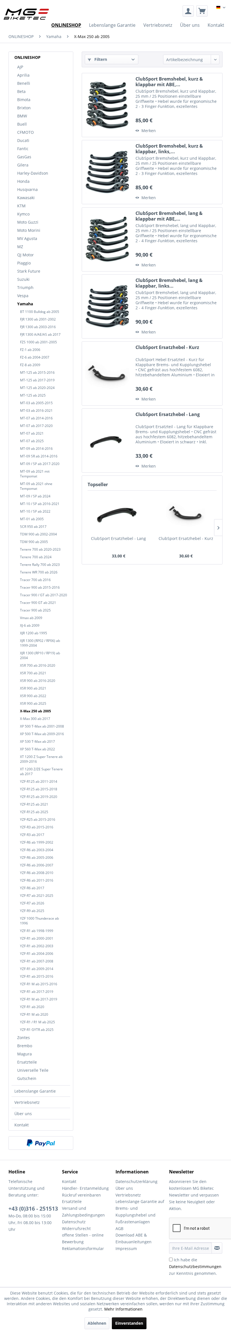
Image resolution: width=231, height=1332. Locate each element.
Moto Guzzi (27, 222)
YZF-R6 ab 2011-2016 (36, 880)
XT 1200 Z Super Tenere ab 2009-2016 (41, 759)
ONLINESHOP (27, 57)
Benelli (23, 83)
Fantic (22, 148)
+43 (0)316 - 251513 (33, 1208)
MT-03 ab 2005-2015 (36, 403)
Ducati (23, 140)
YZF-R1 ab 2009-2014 (36, 968)
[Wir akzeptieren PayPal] (41, 1143)
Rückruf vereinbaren (81, 1195)
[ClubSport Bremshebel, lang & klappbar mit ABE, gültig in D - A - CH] (107, 239)
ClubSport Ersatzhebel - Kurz (167, 347)
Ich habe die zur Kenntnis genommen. (195, 1266)
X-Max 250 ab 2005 (35, 711)
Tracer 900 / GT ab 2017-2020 (43, 595)
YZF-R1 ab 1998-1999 (36, 930)
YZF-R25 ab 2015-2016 (37, 819)
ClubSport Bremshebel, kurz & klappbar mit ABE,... (169, 81)
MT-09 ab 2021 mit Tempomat (35, 474)
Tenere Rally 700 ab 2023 (40, 564)
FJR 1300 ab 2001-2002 (38, 319)
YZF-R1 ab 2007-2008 (36, 961)
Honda (23, 181)
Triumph (25, 287)
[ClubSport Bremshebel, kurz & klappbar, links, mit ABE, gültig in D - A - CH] (107, 172)
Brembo (24, 1045)
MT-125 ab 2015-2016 (37, 372)
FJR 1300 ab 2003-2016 (38, 326)
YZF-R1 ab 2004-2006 (36, 953)
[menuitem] (188, 11)
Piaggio (24, 263)
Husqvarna (27, 189)
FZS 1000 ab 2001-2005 (38, 342)
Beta (21, 91)
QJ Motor (25, 254)
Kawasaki (26, 197)
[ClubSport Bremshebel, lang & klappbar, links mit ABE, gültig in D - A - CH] (107, 306)
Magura (24, 1054)
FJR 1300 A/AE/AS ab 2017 (40, 334)
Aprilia (23, 75)
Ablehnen (97, 1323)
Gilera (22, 165)
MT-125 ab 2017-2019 (37, 380)
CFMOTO (25, 132)
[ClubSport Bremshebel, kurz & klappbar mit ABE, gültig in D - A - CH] (107, 105)
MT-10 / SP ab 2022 (35, 511)
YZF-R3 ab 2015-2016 (36, 827)
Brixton (24, 107)
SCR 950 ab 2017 (33, 526)
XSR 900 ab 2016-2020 (37, 680)
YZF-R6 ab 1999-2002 (36, 842)
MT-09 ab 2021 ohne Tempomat (36, 486)
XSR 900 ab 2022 (33, 695)
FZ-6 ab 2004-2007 (34, 357)
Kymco (23, 214)
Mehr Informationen (123, 1309)
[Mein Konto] (188, 11)
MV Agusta (27, 238)
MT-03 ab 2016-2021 (36, 410)
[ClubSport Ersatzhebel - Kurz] (107, 373)
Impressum (126, 1248)
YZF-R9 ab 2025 (32, 910)
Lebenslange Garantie (35, 1091)
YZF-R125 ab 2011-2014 (38, 781)
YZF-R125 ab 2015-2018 (38, 789)
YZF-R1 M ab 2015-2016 (38, 984)
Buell (22, 124)
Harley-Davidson (32, 173)
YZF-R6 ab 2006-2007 (36, 865)
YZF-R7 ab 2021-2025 (36, 895)
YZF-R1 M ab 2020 (34, 1014)
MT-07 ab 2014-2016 (36, 418)
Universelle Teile (32, 1070)
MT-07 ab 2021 (32, 433)
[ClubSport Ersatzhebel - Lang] (107, 441)
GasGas (24, 156)
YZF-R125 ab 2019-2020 (38, 796)
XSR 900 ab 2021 (33, 688)
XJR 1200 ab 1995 (33, 633)
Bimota (23, 99)
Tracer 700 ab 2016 (35, 579)
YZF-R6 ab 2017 (32, 888)
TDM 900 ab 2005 (34, 541)
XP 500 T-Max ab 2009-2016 (42, 733)
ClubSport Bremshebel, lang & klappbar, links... (169, 283)
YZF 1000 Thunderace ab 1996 (39, 921)
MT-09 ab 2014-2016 (36, 448)
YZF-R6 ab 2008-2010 (36, 872)
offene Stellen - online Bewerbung (83, 1238)
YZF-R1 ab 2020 (32, 1006)
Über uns (23, 1113)
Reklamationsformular (83, 1248)
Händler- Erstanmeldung (85, 1188)
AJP (20, 67)
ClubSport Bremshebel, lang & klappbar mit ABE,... (169, 216)
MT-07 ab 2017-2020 (36, 425)
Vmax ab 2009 (31, 617)
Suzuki (23, 279)
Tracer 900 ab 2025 (35, 610)
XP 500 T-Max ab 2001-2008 (42, 726)
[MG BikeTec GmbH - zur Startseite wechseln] (26, 14)
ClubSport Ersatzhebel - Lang (168, 414)
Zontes (23, 1037)
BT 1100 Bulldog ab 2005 (39, 311)
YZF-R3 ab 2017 (32, 834)
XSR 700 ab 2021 (33, 673)
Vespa (22, 295)
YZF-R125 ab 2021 (34, 804)
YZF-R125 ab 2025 (34, 812)
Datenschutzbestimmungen (195, 1266)
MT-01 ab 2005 (32, 519)
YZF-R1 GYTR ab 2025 (37, 1029)
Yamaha (25, 303)
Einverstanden (129, 1323)
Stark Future (28, 271)
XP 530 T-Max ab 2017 (37, 741)
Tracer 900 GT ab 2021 (38, 602)
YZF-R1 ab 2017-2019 (36, 991)
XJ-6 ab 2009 (29, 625)
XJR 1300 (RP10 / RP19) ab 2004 (40, 655)
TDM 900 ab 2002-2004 (38, 534)
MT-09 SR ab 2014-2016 (38, 456)
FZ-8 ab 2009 (30, 365)
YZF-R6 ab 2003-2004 (36, 850)
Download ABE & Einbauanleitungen (133, 1238)
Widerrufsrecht (76, 1228)
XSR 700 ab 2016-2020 (37, 665)
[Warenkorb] (202, 11)
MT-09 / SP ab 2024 (35, 496)
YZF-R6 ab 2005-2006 (36, 857)
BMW (22, 116)
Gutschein (26, 1078)
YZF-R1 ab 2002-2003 (36, 946)
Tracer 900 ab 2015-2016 (40, 587)
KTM (21, 205)
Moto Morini (28, 230)
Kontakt (21, 1125)
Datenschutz (74, 1221)
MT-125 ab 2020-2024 (37, 387)
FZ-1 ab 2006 (30, 349)
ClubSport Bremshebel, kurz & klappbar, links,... (169, 148)
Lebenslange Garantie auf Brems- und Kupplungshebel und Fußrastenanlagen (139, 1211)
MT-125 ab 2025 (33, 395)
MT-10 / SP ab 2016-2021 (39, 503)
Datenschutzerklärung (136, 1181)
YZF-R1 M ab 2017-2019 (38, 999)
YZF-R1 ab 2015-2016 (36, 976)
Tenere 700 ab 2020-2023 (40, 549)
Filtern (100, 59)
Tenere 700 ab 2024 (36, 557)
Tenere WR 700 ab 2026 (38, 572)
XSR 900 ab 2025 (33, 703)
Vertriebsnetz (27, 1102)
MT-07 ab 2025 (32, 441)
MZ (20, 246)
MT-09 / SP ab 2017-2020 (39, 463)
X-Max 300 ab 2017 (35, 718)
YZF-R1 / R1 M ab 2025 (37, 1022)
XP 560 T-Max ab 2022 (37, 749)
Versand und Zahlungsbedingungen (83, 1212)
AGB (119, 1228)
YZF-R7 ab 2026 (32, 903)
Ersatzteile (27, 1062)
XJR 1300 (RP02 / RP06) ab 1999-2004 (40, 643)
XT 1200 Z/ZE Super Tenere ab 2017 (41, 771)
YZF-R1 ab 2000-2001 (36, 938)
